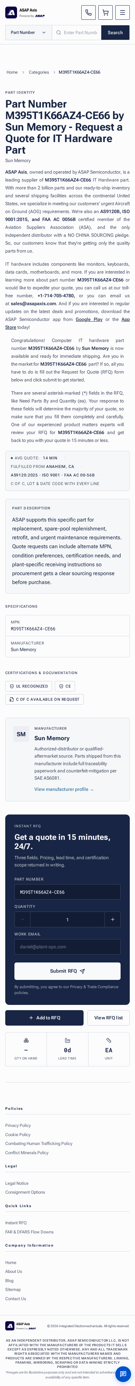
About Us (13, 1271)
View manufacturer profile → (64, 789)
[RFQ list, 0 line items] (105, 12)
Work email (27, 934)
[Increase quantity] (112, 919)
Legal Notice (17, 1183)
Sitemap (13, 1289)
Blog (9, 1280)
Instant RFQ (16, 1222)
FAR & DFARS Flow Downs (29, 1231)
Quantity (24, 906)
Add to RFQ (48, 1017)
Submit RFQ (63, 971)
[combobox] (76, 32)
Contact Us (15, 1298)
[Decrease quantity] (22, 919)
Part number (29, 879)
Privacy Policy (18, 1125)
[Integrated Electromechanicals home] (25, 12)
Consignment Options (25, 1192)
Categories (39, 72)
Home (12, 72)
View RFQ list (108, 1017)
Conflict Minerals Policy (26, 1152)
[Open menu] (122, 12)
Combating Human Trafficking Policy (38, 1143)
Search (115, 32)
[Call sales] (88, 12)
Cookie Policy (17, 1134)
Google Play (89, 319)
